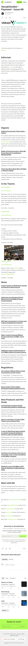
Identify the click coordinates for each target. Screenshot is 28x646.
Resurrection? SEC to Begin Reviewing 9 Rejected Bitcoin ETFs (13, 387)
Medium (3, 50)
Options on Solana (7, 582)
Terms (22, 634)
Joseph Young (5, 212)
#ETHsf (16, 268)
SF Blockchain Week (15, 500)
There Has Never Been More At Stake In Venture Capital (13, 169)
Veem (10, 67)
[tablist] (7, 559)
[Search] (25, 578)
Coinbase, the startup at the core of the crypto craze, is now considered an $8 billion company (13, 454)
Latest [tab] (6, 578)
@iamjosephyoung (6, 215)
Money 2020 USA (12, 505)
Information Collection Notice (16, 541)
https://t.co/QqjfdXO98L (8, 274)
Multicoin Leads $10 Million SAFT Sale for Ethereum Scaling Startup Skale (13, 468)
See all (4, 610)
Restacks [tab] (11, 559)
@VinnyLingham (6, 191)
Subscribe (19, 2)
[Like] (2, 17)
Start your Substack (10, 639)
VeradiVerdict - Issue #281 (8, 603)
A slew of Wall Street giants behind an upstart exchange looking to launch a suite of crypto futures (13, 433)
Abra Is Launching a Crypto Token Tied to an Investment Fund (12, 420)
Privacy (18, 634)
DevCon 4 (8, 512)
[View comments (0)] (6, 17)
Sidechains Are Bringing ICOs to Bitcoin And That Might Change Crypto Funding (12, 299)
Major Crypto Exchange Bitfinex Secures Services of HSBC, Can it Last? (12, 336)
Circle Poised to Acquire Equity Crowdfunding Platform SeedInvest (13, 406)
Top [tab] (3, 578)
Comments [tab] (4, 559)
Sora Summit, (9, 516)
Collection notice (14, 635)
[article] (14, 585)
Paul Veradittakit (9, 12)
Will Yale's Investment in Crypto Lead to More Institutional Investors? (14, 322)
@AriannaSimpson (6, 265)
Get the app (21, 639)
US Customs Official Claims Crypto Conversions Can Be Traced (13, 372)
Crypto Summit (10, 509)
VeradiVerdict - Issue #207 (8, 593)
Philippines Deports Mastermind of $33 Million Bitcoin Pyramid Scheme (13, 351)
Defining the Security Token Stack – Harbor (13, 132)
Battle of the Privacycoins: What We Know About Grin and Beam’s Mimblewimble (13, 152)
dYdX (2, 601)
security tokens (5, 142)
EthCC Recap (5, 592)
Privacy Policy (14, 542)
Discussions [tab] (12, 578)
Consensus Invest (12, 519)
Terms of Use (21, 539)
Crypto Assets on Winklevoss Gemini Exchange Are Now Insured (14, 286)
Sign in (25, 2)
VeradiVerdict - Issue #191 (8, 584)
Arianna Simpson (6, 261)
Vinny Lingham (5, 187)
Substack (6, 643)
